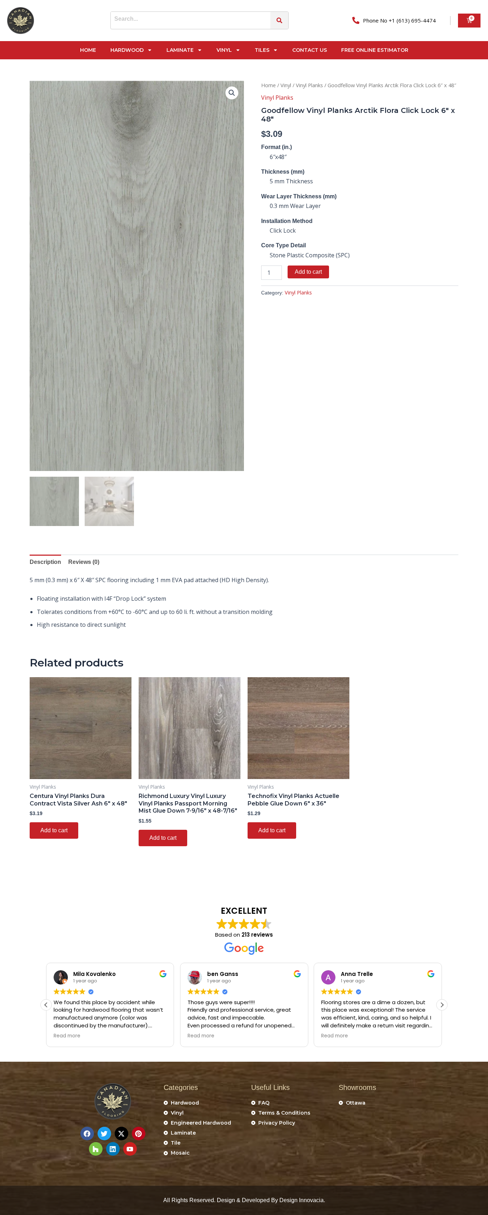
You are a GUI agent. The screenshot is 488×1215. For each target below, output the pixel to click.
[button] (231, 92)
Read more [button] (67, 1036)
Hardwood (127, 50)
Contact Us (309, 50)
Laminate (180, 50)
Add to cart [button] (54, 830)
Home (88, 50)
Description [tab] (45, 562)
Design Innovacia (301, 1200)
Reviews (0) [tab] (83, 562)
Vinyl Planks (309, 85)
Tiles (262, 50)
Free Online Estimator (374, 50)
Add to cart (308, 272)
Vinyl (224, 50)
